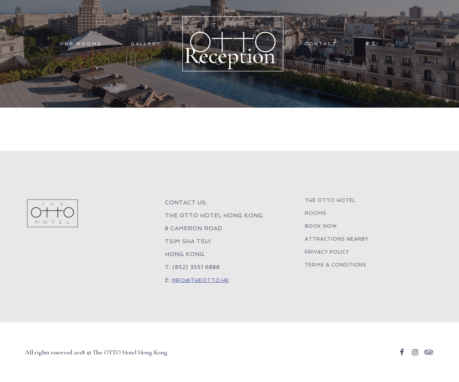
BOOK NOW (321, 226)
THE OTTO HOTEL (330, 200)
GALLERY (146, 43)
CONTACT (320, 43)
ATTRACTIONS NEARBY (336, 239)
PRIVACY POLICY (327, 252)
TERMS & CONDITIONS (335, 265)
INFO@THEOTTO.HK (200, 280)
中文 (371, 43)
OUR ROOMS (81, 43)
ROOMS (315, 213)
